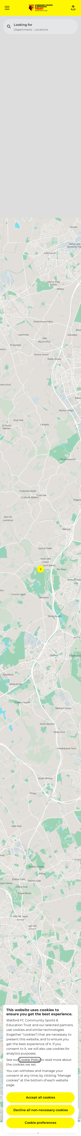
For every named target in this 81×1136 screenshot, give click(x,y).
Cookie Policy (29, 1060)
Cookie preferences (40, 1123)
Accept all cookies (40, 1097)
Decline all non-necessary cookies (40, 1110)
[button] (73, 7)
